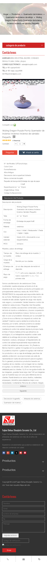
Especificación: (9, 187)
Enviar (9, 550)
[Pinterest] (25, 452)
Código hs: (8, 193)
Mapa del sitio (25, 485)
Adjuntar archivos (10, 535)
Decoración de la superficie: (14, 175)
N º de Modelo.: (10, 164)
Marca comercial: (10, 178)
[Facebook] (3, 452)
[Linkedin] (12, 452)
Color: (6, 166)
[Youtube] (20, 452)
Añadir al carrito (32, 152)
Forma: (6, 169)
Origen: (6, 190)
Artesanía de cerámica (32, 399)
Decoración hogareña (12, 399)
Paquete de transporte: (12, 181)
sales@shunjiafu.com (29, 64)
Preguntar (10, 152)
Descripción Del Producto (13, 198)
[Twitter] (16, 452)
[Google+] (8, 452)
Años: (6, 172)
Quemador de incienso (12, 403)
